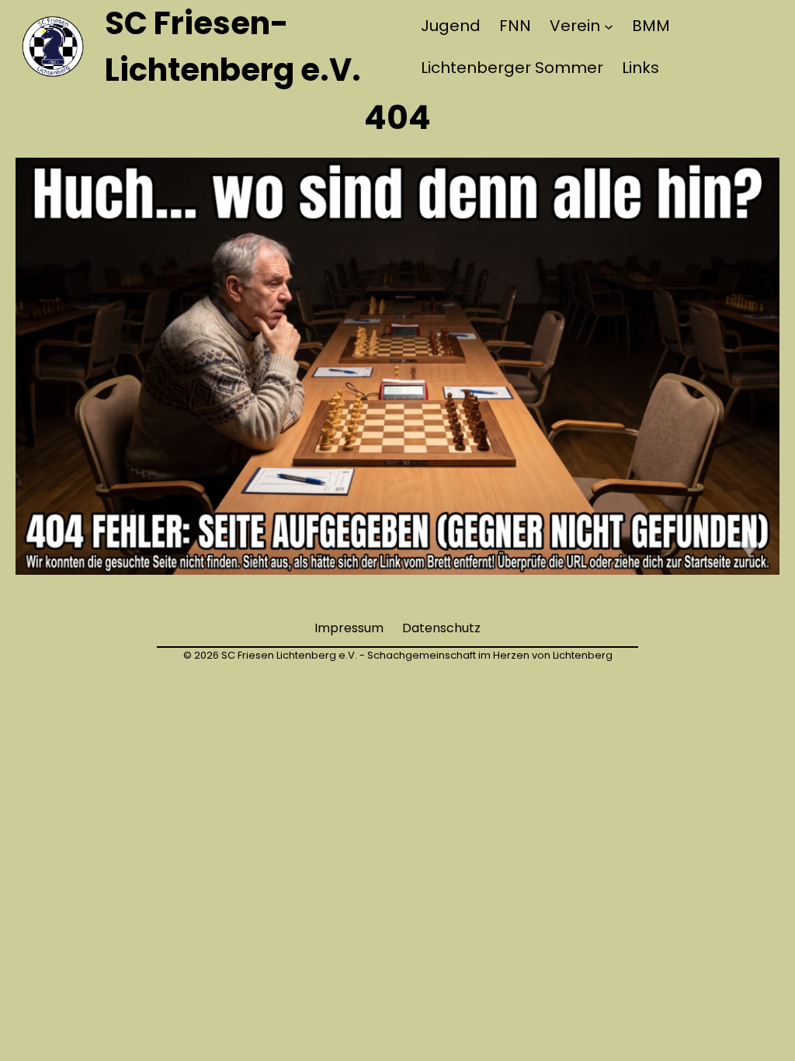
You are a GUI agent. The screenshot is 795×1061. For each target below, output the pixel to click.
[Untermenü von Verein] (608, 25)
